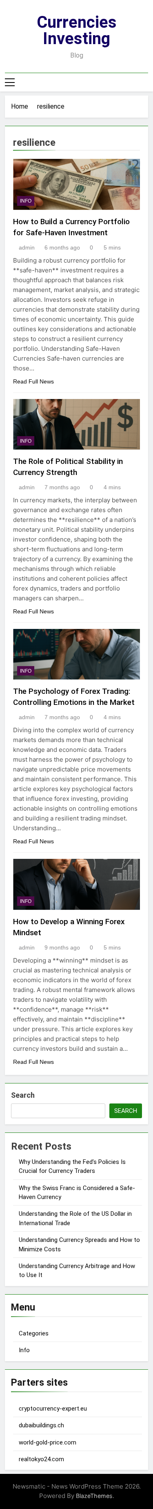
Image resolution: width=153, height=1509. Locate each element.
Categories (34, 1333)
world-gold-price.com (47, 1442)
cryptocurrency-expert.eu (53, 1408)
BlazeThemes (94, 1495)
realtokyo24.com (41, 1459)
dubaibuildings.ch (41, 1425)
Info (24, 1350)
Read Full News (33, 381)
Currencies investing (77, 30)
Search (23, 1095)
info (25, 201)
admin (27, 247)
